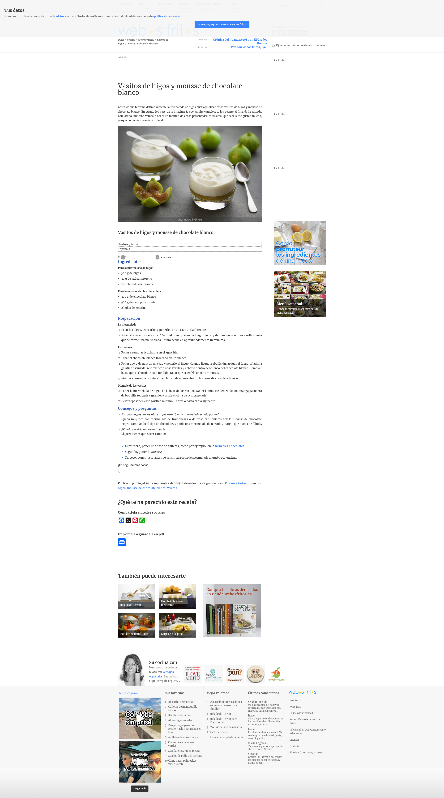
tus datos (58, 16)
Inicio (121, 39)
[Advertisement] (181, 67)
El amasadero (234, 674)
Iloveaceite (192, 674)
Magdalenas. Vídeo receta (184, 750)
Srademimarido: (264, 706)
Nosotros (295, 700)
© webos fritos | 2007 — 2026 (306, 752)
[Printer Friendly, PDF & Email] (122, 545)
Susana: (265, 758)
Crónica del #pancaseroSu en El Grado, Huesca (240, 41)
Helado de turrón (220, 713)
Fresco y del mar (213, 674)
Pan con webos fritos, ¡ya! (249, 47)
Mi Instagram (128, 693)
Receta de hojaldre (179, 715)
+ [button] (157, 257)
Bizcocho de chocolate (181, 701)
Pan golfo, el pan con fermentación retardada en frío (185, 729)
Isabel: (266, 720)
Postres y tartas (146, 39)
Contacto (295, 746)
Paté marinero (219, 732)
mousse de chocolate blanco (146, 488)
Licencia (294, 739)
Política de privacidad (301, 713)
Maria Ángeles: (266, 746)
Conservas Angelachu (255, 674)
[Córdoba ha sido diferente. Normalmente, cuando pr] (140, 718)
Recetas (131, 39)
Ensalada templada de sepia (227, 737)
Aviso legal (295, 706)
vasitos (172, 488)
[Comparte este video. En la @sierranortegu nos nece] (140, 762)
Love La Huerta (276, 674)
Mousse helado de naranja (226, 727)
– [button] (123, 257)
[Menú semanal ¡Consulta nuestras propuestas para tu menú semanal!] (300, 316)
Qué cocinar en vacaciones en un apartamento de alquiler (226, 705)
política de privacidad (167, 16)
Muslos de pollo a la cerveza (185, 755)
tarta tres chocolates (229, 446)
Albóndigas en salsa (180, 720)
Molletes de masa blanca (183, 737)
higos (122, 488)
